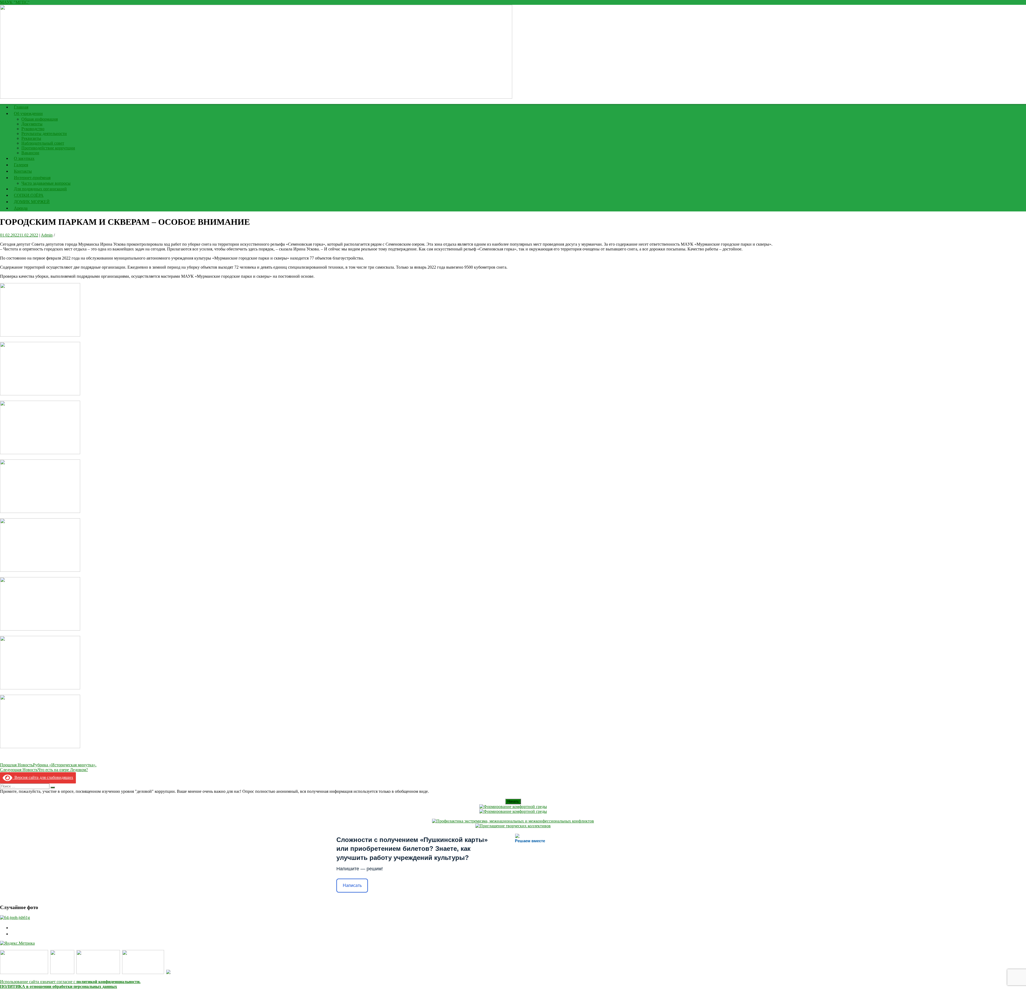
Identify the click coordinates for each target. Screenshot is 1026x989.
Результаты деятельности (44, 133)
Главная (21, 107)
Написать (352, 885)
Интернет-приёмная (32, 177)
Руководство (32, 128)
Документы (31, 124)
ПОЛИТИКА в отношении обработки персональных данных (58, 986)
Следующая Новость (44, 769)
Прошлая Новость (48, 765)
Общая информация (39, 119)
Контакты (23, 171)
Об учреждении (28, 113)
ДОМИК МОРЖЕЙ (32, 201)
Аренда (21, 208)
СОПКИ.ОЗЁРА (29, 195)
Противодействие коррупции (48, 148)
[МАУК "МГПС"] (256, 97)
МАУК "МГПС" (15, 2)
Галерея (21, 165)
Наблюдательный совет (42, 143)
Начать (513, 801)
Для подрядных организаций (40, 189)
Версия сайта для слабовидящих (42, 777)
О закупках (24, 158)
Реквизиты (31, 138)
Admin (47, 235)
